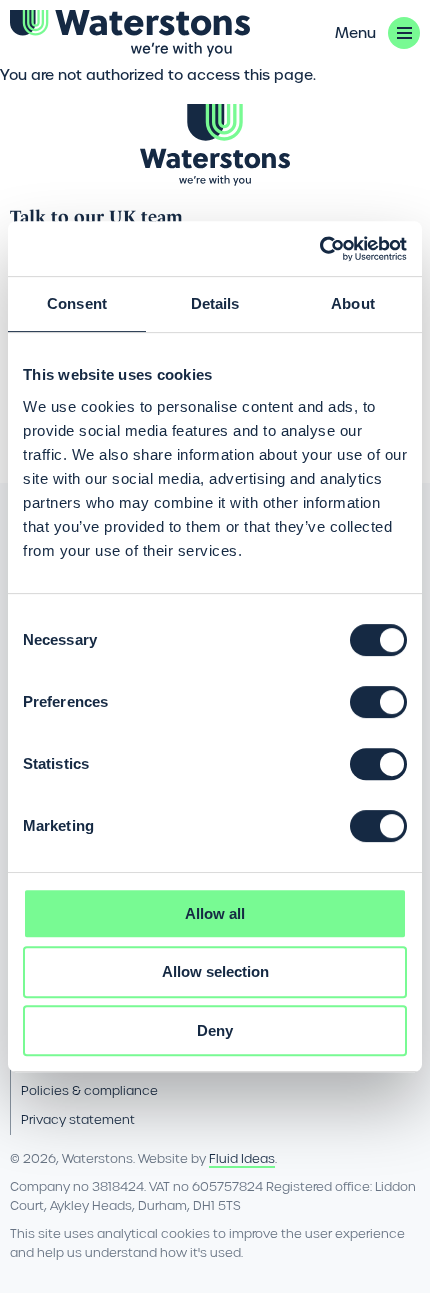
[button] (377, 33)
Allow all (215, 913)
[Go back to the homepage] (130, 33)
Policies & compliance (89, 1090)
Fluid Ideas (242, 1158)
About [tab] (353, 303)
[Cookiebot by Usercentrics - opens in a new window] (319, 249)
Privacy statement (78, 1119)
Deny (215, 1030)
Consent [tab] (77, 303)
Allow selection (215, 971)
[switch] (378, 702)
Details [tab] (215, 303)
